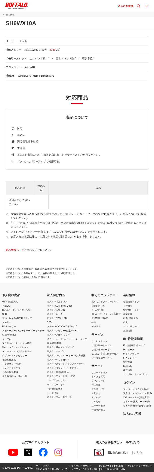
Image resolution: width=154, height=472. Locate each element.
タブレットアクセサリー (14, 355)
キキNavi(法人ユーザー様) (136, 401)
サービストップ (99, 341)
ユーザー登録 (98, 405)
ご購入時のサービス (101, 345)
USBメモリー (9, 326)
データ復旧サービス (101, 357)
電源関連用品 (9, 359)
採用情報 (127, 330)
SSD (4, 314)
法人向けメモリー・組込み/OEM (63, 330)
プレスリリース (131, 326)
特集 (93, 322)
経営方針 (127, 361)
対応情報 (95, 385)
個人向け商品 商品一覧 (14, 376)
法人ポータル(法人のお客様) (137, 393)
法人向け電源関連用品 (58, 372)
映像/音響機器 (9, 334)
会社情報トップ (131, 301)
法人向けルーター (56, 314)
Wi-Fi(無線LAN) (10, 301)
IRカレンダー (130, 357)
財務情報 (127, 366)
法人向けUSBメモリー (58, 334)
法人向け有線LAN (56, 309)
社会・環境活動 (130, 318)
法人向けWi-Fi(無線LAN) (59, 305)
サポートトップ (99, 372)
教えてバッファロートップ (105, 301)
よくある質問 (98, 376)
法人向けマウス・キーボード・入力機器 (66, 355)
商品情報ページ (15, 250)
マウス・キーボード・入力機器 (17, 343)
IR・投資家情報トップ (134, 345)
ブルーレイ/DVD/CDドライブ (17, 318)
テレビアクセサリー (12, 367)
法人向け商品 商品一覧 (59, 397)
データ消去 (52, 392)
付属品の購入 (98, 409)
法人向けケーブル (56, 351)
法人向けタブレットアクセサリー (64, 367)
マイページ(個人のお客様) (136, 389)
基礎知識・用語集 (99, 318)
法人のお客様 (132, 413)
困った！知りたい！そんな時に (106, 314)
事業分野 (127, 314)
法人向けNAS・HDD (57, 318)
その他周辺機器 (10, 372)
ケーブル (6, 339)
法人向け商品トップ (57, 301)
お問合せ (95, 393)
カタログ (95, 397)
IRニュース (128, 349)
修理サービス (98, 389)
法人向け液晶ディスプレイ (60, 347)
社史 (125, 322)
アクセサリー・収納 (11, 363)
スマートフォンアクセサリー (17, 351)
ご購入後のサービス (101, 349)
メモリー (6, 322)
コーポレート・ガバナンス (136, 374)
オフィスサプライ (56, 384)
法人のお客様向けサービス (105, 353)
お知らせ (95, 401)
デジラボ (95, 326)
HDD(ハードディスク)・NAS (16, 309)
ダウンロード (98, 380)
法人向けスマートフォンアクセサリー (66, 363)
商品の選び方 (98, 305)
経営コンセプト (131, 309)
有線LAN (6, 305)
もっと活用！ (97, 309)
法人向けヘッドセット (58, 359)
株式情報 (127, 370)
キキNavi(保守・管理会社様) (137, 405)
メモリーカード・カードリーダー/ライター (23, 330)
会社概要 (127, 305)
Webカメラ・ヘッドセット (15, 347)
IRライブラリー (131, 353)
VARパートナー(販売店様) (136, 397)
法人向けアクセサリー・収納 (61, 376)
